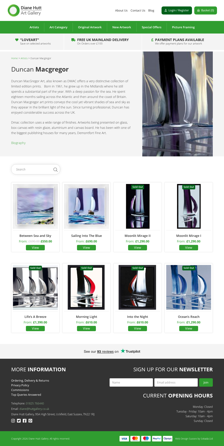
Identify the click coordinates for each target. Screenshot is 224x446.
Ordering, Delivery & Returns (30, 380)
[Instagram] (13, 420)
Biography (18, 143)
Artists (34, 27)
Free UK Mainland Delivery (103, 41)
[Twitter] (19, 420)
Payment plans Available (179, 41)
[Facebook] (25, 420)
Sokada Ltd (207, 438)
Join (206, 382)
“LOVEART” (35, 41)
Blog (151, 10)
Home (14, 58)
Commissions (20, 390)
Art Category (58, 27)
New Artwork (121, 27)
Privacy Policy (20, 385)
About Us (121, 10)
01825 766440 (35, 403)
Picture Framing (183, 27)
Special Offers (151, 27)
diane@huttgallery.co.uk (34, 409)
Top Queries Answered (26, 395)
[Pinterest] (30, 420)
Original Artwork (90, 27)
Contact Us (138, 10)
